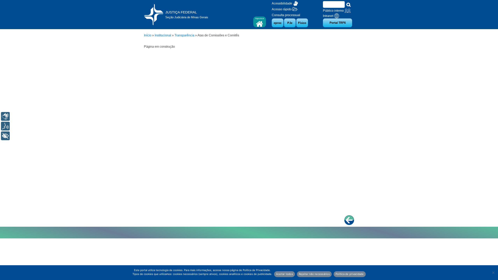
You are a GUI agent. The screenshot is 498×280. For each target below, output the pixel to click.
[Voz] (5, 126)
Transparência (184, 35)
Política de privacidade (350, 274)
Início (147, 35)
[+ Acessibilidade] (5, 135)
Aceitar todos (284, 274)
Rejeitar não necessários (314, 274)
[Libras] (5, 116)
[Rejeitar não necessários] (493, 273)
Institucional (163, 35)
